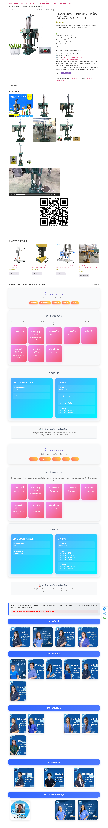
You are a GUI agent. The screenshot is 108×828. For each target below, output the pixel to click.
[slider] (33, 194)
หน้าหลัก (11, 10)
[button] (49, 14)
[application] (34, 182)
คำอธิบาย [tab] (14, 86)
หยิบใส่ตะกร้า (65, 73)
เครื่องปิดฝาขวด (28, 10)
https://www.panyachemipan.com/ (73, 57)
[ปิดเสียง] (55, 194)
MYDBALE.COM (18, 10)
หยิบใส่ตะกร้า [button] (14, 274)
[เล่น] (11, 194)
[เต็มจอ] (57, 194)
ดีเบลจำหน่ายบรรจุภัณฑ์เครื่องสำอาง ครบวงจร (41, 3)
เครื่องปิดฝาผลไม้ (60, 80)
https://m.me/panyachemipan (69, 59)
